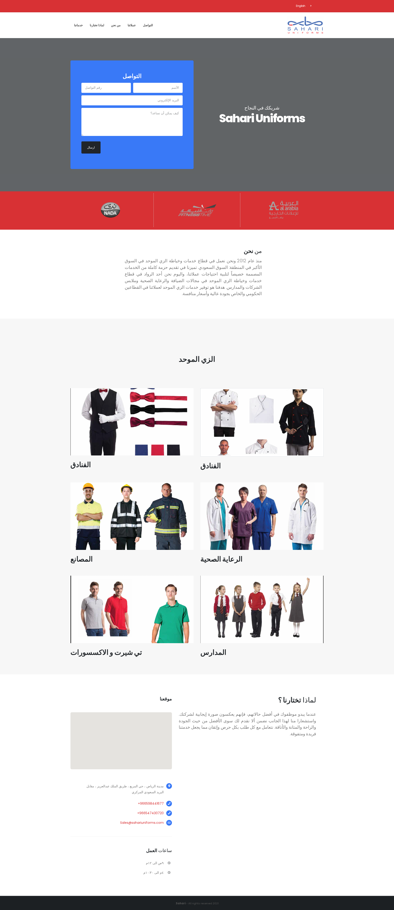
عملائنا (132, 25)
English (301, 6)
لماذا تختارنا (97, 25)
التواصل (148, 25)
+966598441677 (151, 803)
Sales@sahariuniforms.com (142, 822)
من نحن (116, 25)
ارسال (91, 147)
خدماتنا (78, 25)
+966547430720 (150, 813)
